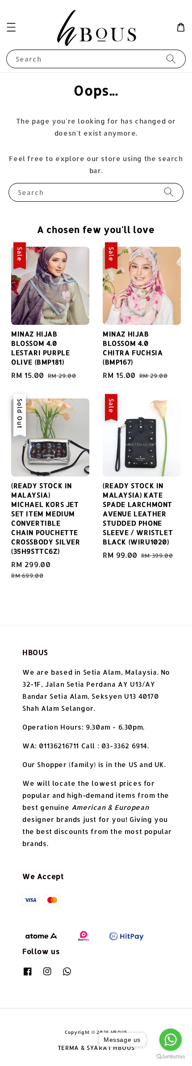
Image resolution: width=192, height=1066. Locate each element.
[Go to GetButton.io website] (170, 1057)
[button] (11, 27)
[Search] (171, 58)
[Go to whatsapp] (170, 1040)
